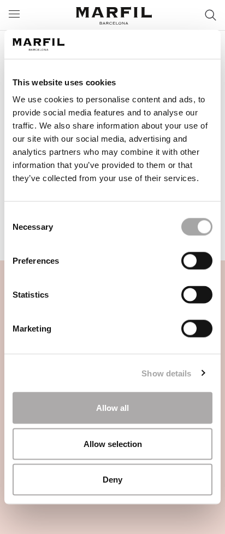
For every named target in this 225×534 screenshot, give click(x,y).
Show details (166, 373)
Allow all (112, 408)
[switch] (196, 261)
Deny (112, 479)
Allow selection (113, 443)
